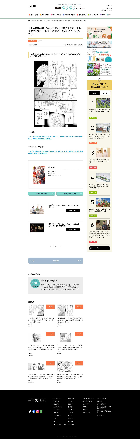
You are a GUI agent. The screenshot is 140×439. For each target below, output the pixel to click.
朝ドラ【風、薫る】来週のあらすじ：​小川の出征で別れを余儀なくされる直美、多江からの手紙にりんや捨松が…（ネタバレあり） (99, 234)
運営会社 (99, 401)
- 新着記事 (70, 415)
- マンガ (70, 401)
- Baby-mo (85, 409)
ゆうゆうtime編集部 (49, 281)
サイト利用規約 (101, 404)
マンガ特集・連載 (35, 20)
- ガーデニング (57, 415)
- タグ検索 (70, 421)
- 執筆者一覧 (71, 407)
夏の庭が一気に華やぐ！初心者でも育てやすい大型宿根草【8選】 (99, 210)
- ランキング (71, 418)
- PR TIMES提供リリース (59, 424)
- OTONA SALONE (87, 401)
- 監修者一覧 (71, 409)
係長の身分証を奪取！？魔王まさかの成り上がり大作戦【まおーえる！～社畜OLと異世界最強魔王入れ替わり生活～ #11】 (70, 376)
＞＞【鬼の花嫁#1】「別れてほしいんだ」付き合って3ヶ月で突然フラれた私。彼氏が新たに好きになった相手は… (55, 152)
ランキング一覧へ (94, 248)
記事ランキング (108, 10)
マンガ (110, 5)
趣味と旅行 (93, 167)
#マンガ (39, 40)
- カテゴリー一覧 (57, 398)
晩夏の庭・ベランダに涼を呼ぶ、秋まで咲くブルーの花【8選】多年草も (99, 111)
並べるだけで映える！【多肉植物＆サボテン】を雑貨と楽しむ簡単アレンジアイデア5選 (99, 186)
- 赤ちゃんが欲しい (87, 412)
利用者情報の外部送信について (104, 411)
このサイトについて (102, 398)
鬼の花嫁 (41, 20)
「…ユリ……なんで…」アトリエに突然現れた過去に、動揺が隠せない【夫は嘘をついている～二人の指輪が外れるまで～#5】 (70, 347)
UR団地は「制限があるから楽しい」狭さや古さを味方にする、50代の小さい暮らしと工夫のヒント (99, 136)
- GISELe (84, 407)
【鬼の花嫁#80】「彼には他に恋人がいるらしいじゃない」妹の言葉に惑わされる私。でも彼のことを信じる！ (70, 320)
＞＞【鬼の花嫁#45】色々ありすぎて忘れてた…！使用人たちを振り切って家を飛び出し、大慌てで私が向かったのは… (55, 138)
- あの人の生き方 (57, 407)
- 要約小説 (70, 404)
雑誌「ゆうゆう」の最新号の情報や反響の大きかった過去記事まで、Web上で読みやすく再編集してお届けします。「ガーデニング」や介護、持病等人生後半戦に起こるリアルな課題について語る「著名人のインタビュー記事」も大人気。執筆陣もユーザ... (60, 286)
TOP (29, 20)
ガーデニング (92, 117)
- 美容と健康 (56, 404)
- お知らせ (70, 412)
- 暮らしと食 (56, 401)
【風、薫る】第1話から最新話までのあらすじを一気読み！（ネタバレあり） (99, 161)
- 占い (54, 418)
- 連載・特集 (71, 398)
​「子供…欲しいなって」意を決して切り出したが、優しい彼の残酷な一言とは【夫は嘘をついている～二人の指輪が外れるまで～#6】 (41, 348)
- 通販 (54, 421)
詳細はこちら (72, 210)
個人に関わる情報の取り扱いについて (104, 407)
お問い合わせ (100, 415)
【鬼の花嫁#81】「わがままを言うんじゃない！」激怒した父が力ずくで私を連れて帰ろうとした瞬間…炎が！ (41, 320)
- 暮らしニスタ (86, 404)
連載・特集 (109, 8)
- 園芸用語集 (71, 424)
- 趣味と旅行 (56, 412)
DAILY (94, 93)
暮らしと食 (93, 142)
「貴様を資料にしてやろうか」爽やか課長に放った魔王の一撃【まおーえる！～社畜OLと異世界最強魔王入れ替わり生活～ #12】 (41, 376)
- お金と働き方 (57, 409)
